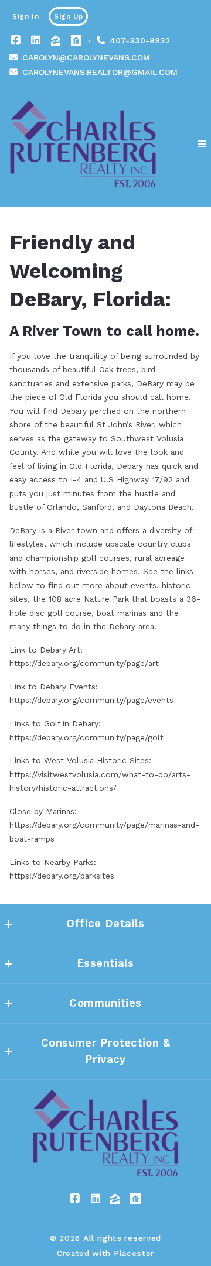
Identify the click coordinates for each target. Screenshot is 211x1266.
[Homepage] (82, 144)
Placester (134, 1253)
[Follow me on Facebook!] (16, 40)
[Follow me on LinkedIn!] (35, 40)
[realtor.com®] (76, 40)
